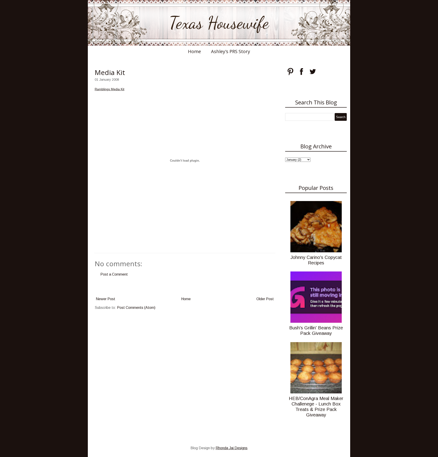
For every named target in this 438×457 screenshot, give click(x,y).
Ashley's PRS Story (230, 51)
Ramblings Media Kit (109, 89)
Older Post (265, 299)
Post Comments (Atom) (136, 308)
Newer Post (105, 299)
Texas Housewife (219, 23)
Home (194, 51)
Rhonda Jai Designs (232, 448)
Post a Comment (114, 274)
